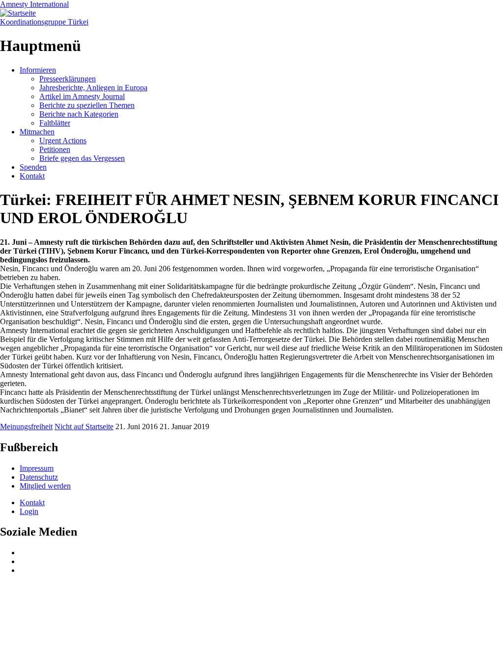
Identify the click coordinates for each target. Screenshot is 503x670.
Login (29, 511)
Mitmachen (37, 132)
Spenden (33, 167)
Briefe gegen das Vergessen (82, 158)
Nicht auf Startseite (84, 426)
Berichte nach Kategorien (78, 114)
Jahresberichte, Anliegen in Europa (93, 87)
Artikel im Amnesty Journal (82, 96)
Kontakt (32, 176)
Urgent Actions (62, 140)
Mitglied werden (45, 486)
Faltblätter (54, 123)
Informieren (38, 70)
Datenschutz (39, 477)
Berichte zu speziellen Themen (87, 105)
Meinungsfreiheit (26, 426)
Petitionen (54, 149)
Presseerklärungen (67, 79)
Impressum (37, 468)
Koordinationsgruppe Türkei (44, 22)
